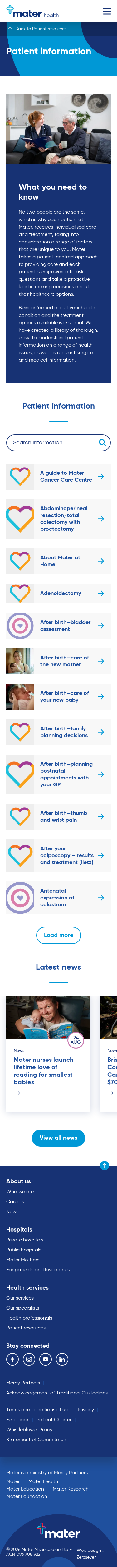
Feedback (17, 1419)
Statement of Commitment (37, 1439)
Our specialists (22, 1308)
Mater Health (43, 1481)
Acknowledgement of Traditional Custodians (57, 1393)
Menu (107, 11)
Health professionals (29, 1318)
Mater (13, 1481)
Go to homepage (32, 11)
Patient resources (26, 1328)
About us (18, 1182)
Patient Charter (54, 1419)
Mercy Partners (23, 1383)
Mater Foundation (26, 1496)
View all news (58, 1138)
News (12, 1211)
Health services (27, 1288)
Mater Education (25, 1489)
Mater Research (71, 1489)
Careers (15, 1202)
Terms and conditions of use (38, 1410)
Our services (20, 1298)
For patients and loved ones (38, 1270)
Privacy (86, 1410)
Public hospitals (23, 1250)
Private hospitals (24, 1240)
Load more (58, 935)
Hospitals (19, 1230)
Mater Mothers (22, 1260)
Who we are (20, 1192)
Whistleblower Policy (29, 1429)
